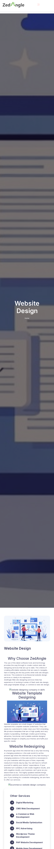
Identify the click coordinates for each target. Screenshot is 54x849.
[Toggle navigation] (38, 4)
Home (27, 318)
